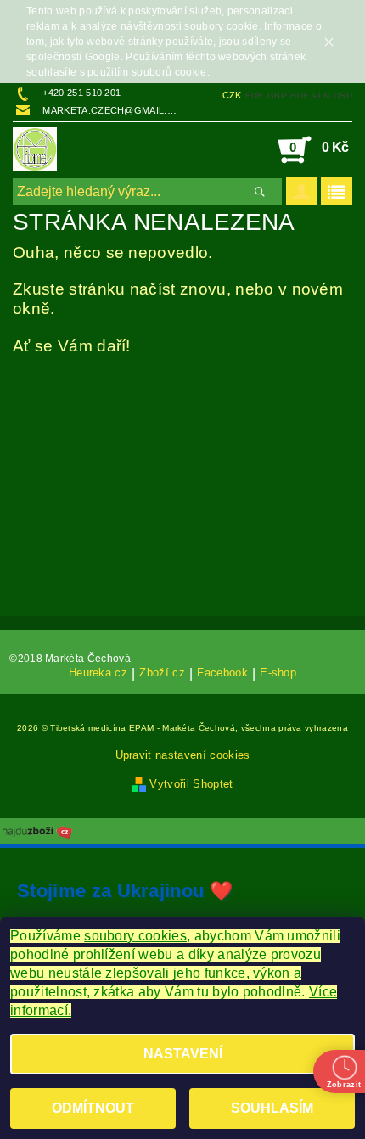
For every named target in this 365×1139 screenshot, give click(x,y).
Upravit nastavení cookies (182, 755)
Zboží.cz (162, 673)
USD (343, 95)
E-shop (278, 673)
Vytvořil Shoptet (191, 783)
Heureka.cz (98, 673)
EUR (254, 95)
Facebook (222, 673)
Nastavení (182, 1053)
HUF (299, 95)
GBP (277, 95)
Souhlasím (272, 1108)
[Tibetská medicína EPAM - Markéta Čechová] (35, 149)
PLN (321, 95)
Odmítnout (93, 1108)
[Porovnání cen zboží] (37, 830)
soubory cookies (135, 936)
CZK (232, 95)
